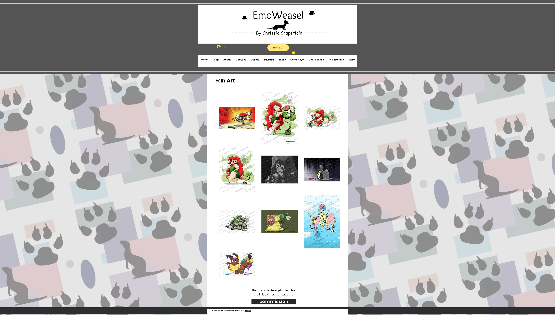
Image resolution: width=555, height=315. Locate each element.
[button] (293, 52)
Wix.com (248, 311)
